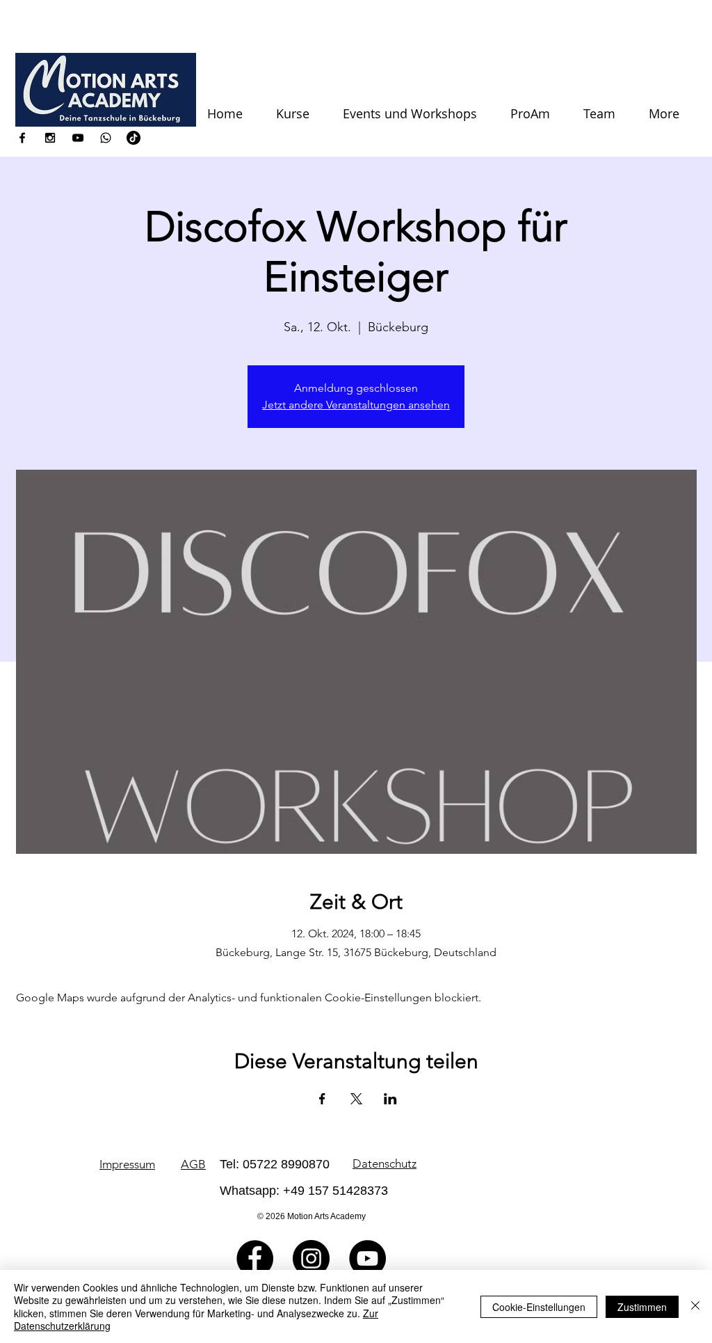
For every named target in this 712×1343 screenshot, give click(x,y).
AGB (193, 1164)
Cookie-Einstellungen (538, 1307)
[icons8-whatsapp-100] (106, 138)
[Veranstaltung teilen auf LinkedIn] (390, 1098)
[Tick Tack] (133, 138)
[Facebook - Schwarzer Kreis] (254, 1258)
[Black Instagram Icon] (50, 138)
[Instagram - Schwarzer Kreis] (311, 1258)
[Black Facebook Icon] (22, 138)
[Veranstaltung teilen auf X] (356, 1098)
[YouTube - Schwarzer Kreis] (367, 1258)
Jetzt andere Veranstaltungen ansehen (356, 404)
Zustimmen (642, 1307)
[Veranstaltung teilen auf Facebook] (322, 1098)
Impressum (127, 1164)
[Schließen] (695, 1306)
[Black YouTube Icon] (78, 138)
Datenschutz (384, 1163)
